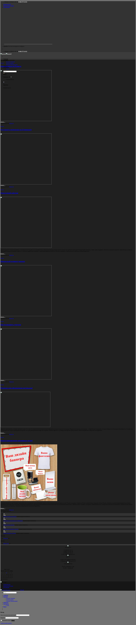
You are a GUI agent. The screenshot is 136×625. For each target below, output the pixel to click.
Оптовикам (6, 7)
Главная (5, 59)
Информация (7, 4)
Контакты (6, 67)
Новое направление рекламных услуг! (17, 441)
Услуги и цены (10, 63)
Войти (13, 620)
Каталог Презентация (11, 64)
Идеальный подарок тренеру (13, 261)
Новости (11, 123)
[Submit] (4, 594)
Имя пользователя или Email (8, 615)
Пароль (3, 617)
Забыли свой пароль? (6, 623)
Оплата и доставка (8, 5)
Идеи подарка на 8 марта (11, 66)
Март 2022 (6, 543)
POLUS (22, 590)
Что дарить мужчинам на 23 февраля (16, 130)
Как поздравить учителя (11, 325)
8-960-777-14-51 (22, 1)
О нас (7, 68)
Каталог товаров (10, 61)
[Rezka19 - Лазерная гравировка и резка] (6, 54)
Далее (3, 122)
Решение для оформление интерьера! (17, 388)
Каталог (5, 596)
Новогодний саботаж (9, 193)
